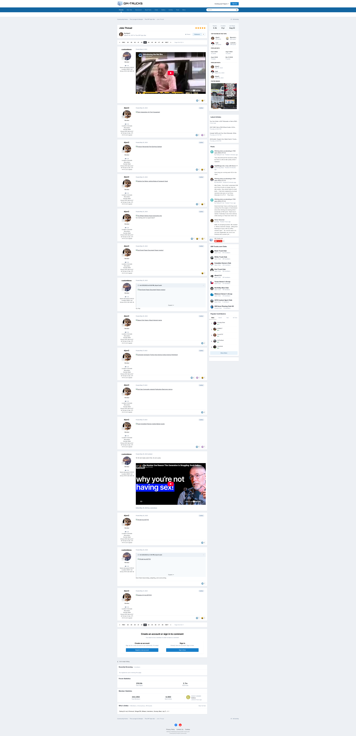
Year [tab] (227, 317)
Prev (123, 42)
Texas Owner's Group (222, 282)
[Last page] (170, 42)
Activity (171, 10)
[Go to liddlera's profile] (188, 697)
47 (159, 42)
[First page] (119, 42)
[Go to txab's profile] (212, 43)
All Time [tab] (235, 317)
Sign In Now (182, 650)
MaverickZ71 (234, 37)
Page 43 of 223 (179, 42)
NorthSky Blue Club (221, 288)
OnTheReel (220, 340)
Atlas (217, 221)
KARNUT (219, 328)
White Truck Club (220, 257)
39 (131, 42)
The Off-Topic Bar (140, 35)
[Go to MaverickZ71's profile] (227, 38)
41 (138, 42)
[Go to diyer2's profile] (121, 34)
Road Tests (148, 10)
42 (141, 42)
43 (145, 42)
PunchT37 (220, 334)
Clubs (156, 10)
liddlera (193, 698)
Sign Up (234, 3)
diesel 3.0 (218, 275)
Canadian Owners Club (222, 263)
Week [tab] (212, 317)
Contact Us (180, 729)
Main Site (129, 10)
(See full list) (202, 705)
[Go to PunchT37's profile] (214, 335)
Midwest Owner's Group (223, 294)
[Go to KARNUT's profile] (214, 329)
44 (148, 42)
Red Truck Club (220, 269)
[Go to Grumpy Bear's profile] (212, 166)
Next (166, 42)
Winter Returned (219, 220)
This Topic (229, 9)
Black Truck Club (220, 251)
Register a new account (142, 650)
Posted (231, 154)
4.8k (127, 65)
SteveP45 (219, 182)
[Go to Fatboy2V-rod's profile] (212, 151)
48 (162, 42)
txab (217, 43)
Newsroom (138, 10)
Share (188, 34)
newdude (220, 346)
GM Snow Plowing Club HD (224, 306)
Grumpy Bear (220, 167)
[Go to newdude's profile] (214, 347)
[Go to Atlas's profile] (212, 220)
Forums (121, 10)
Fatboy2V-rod (220, 154)
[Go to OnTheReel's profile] (214, 341)
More (184, 10)
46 (155, 42)
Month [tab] (220, 317)
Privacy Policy (170, 729)
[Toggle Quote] (138, 285)
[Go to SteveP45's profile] (212, 179)
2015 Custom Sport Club (223, 300)
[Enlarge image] (148, 112)
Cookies (187, 729)
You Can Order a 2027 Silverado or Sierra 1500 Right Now (223, 121)
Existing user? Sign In (221, 4)
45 (152, 42)
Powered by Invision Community (178, 733)
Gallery (163, 10)
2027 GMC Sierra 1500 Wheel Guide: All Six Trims (222, 127)
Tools (177, 10)
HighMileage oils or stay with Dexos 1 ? (226, 166)
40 (135, 42)
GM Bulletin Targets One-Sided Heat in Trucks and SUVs (223, 139)
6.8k (127, 124)
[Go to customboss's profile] (127, 56)
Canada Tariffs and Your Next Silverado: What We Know (223, 133)
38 (128, 42)
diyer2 (128, 33)
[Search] (237, 9)
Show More (224, 353)
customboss (127, 49)
